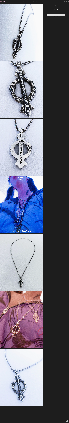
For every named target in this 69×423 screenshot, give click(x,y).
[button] (23, 1)
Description (49, 16)
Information (55, 16)
